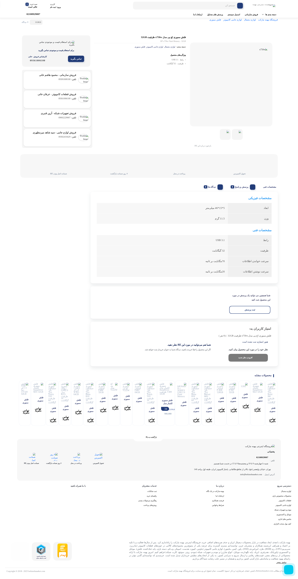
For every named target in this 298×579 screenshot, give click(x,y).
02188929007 (262, 457)
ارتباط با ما (197, 14)
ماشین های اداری (284, 519)
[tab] (268, 186)
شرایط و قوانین (218, 505)
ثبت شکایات (152, 491)
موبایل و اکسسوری (283, 514)
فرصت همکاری (218, 500)
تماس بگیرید (76, 59)
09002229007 (67, 117)
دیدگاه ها (212, 187)
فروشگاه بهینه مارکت (268, 20)
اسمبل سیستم (234, 14)
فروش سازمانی (251, 14)
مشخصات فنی (269, 187)
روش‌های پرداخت (150, 505)
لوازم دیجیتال (250, 20)
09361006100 (67, 98)
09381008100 (67, 79)
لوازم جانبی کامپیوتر (232, 20)
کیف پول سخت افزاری (282, 524)
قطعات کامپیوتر (285, 500)
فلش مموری (215, 20)
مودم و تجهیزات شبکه (282, 510)
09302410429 (67, 137)
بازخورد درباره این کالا (202, 146)
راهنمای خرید (152, 496)
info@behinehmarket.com (251, 474)
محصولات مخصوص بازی (281, 496)
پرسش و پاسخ (241, 187)
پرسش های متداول (215, 14)
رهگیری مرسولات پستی (147, 500)
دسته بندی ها (270, 14)
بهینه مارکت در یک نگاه (215, 491)
